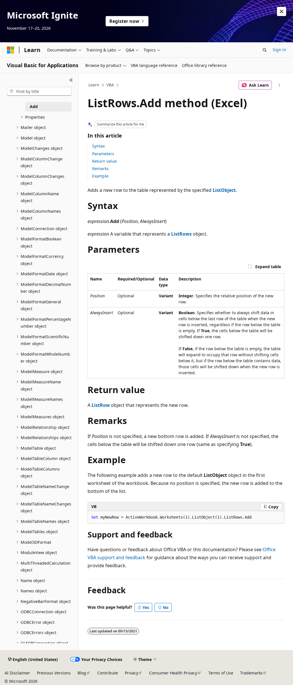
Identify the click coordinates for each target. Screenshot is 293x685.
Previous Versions (54, 673)
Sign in (279, 49)
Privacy (131, 673)
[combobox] (39, 91)
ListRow (101, 405)
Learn (93, 84)
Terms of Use (220, 673)
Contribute (107, 673)
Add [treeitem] (34, 106)
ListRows (181, 234)
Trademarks (251, 673)
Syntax (98, 146)
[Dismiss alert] (281, 11)
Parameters (103, 153)
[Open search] (264, 50)
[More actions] (279, 85)
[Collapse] (71, 80)
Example (100, 176)
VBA (110, 84)
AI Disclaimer (17, 673)
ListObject (224, 190)
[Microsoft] (10, 50)
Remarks (100, 168)
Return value (104, 161)
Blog (82, 673)
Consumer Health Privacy (173, 673)
